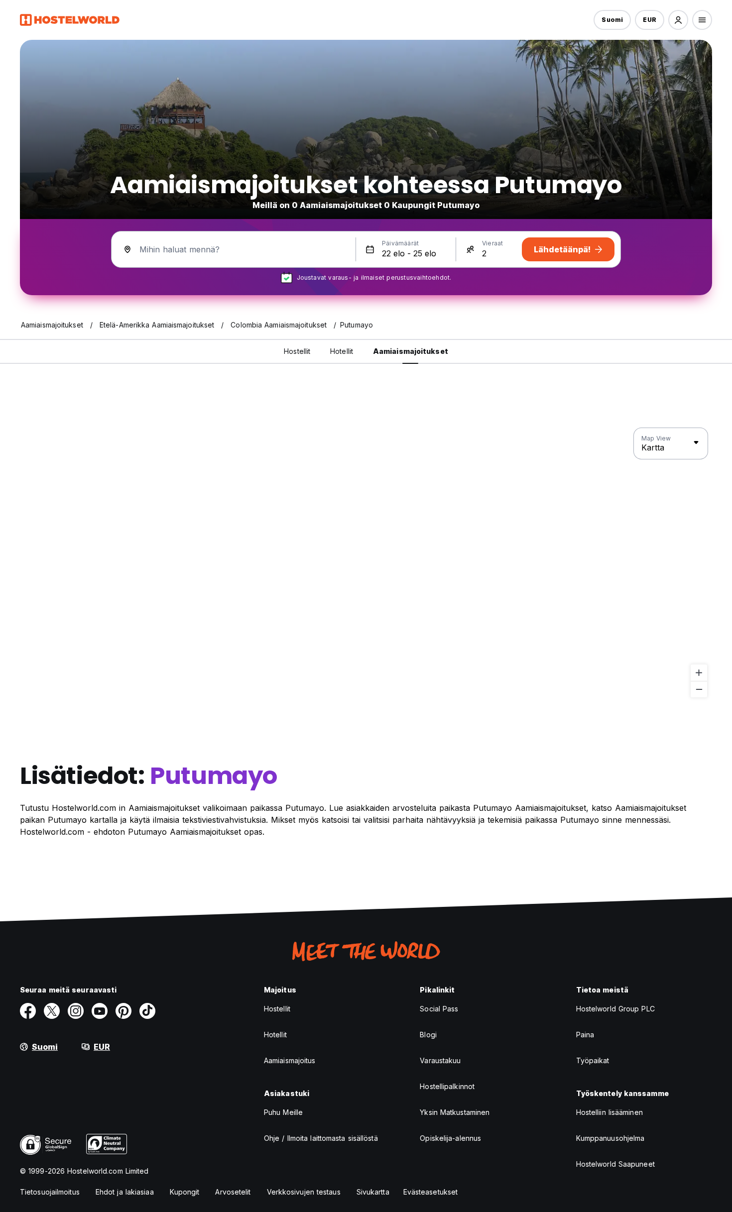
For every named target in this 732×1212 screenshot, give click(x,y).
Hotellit (275, 1034)
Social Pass (439, 1008)
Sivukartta (373, 1192)
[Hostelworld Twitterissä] (52, 1011)
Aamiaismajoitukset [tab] (410, 351)
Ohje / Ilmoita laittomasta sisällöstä (321, 1138)
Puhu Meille (283, 1112)
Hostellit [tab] (297, 351)
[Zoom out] (699, 689)
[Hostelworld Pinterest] (123, 1011)
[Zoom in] (699, 672)
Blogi (428, 1034)
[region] (366, 563)
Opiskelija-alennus (450, 1138)
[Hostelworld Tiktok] (147, 1011)
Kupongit (185, 1192)
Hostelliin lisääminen (609, 1112)
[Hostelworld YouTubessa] (100, 1011)
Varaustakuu (440, 1060)
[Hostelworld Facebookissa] (28, 1011)
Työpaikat (593, 1060)
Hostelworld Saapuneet (615, 1164)
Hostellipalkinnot (447, 1086)
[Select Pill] (678, 20)
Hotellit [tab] (341, 351)
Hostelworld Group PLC (615, 1008)
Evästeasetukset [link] (430, 1192)
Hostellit (277, 1008)
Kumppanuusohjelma (610, 1138)
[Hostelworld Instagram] (76, 1011)
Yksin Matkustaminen (454, 1112)
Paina (585, 1034)
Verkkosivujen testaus (304, 1192)
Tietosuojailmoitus (50, 1192)
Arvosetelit (232, 1192)
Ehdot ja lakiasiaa (125, 1192)
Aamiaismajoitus (290, 1060)
